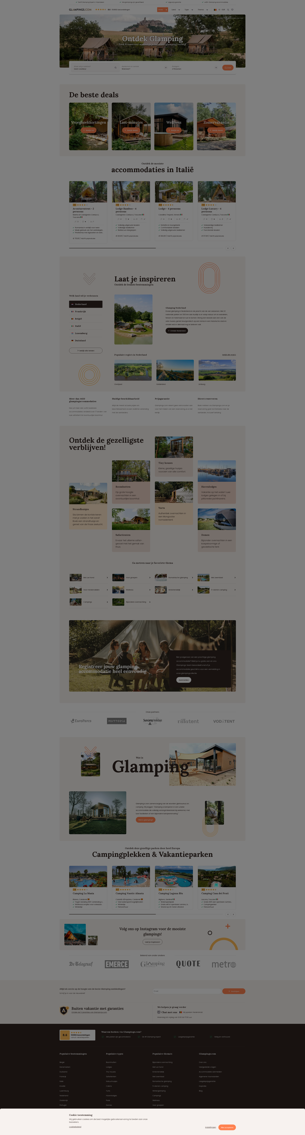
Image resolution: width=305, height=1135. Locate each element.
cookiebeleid (75, 1126)
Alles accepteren (227, 1127)
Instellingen (210, 1127)
